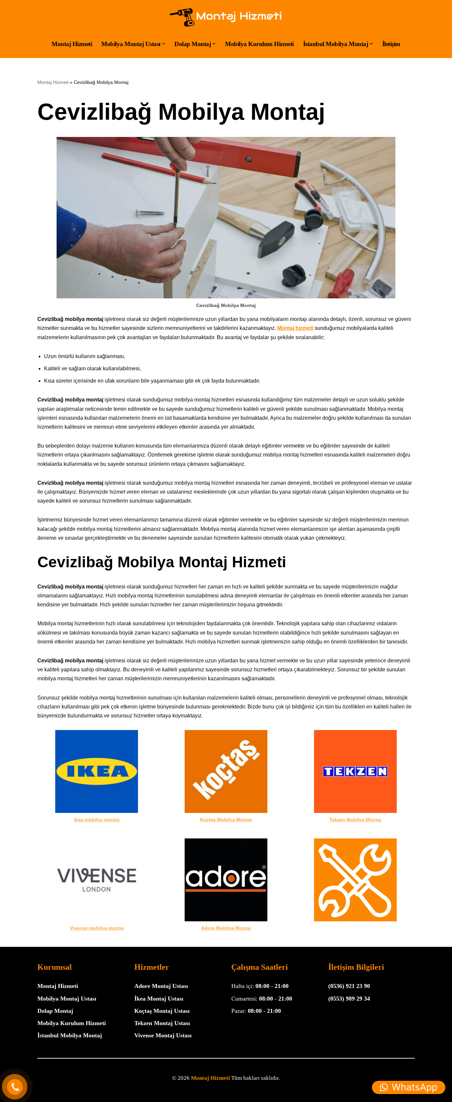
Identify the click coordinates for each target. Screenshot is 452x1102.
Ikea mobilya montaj (96, 819)
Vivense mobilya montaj (97, 928)
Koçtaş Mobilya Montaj (226, 819)
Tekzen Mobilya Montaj (355, 819)
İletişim (391, 43)
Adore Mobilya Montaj (226, 928)
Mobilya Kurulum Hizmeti (259, 43)
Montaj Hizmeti (72, 43)
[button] (163, 43)
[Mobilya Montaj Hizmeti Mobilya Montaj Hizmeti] (226, 17)
